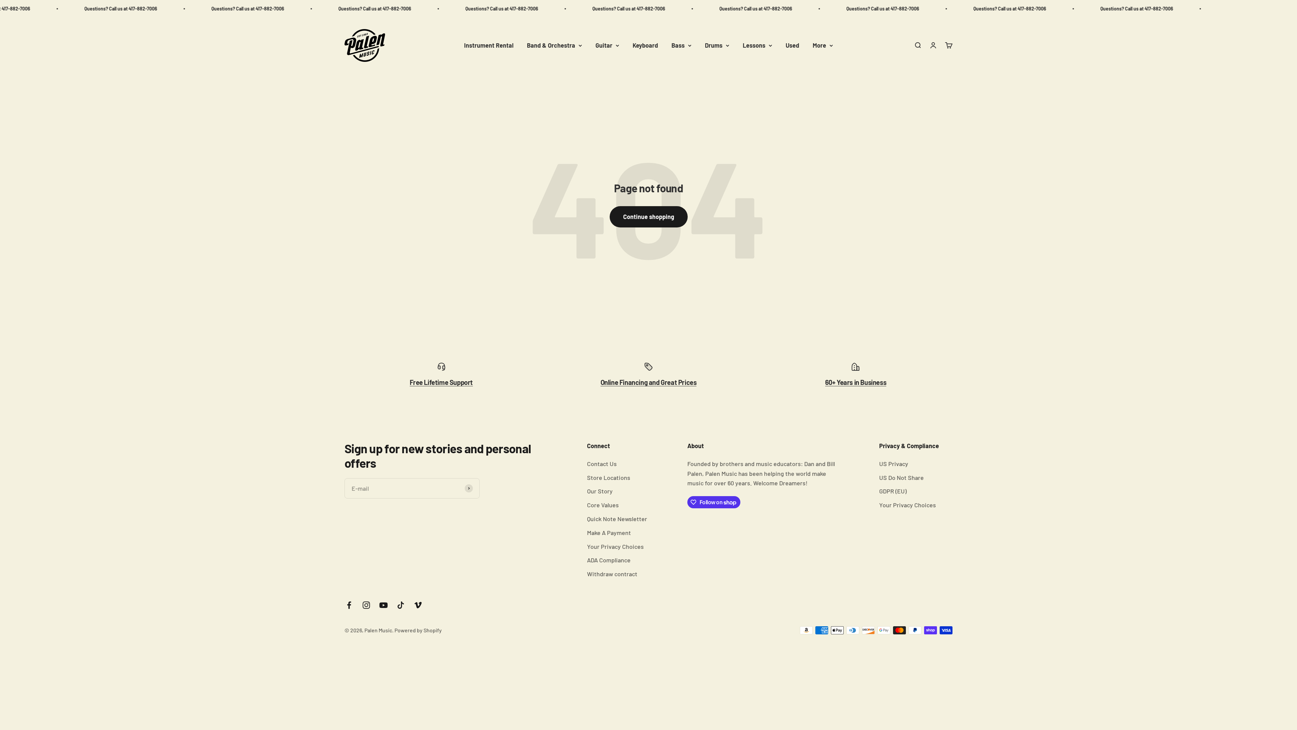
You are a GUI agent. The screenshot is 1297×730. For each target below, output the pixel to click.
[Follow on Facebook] (349, 605)
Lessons (754, 45)
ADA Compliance (609, 560)
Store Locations (608, 477)
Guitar (603, 45)
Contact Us (602, 463)
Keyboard (645, 45)
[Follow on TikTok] (400, 605)
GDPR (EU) (893, 491)
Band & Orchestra (551, 45)
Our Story (600, 491)
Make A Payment (609, 532)
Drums (713, 45)
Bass (678, 45)
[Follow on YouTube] (383, 605)
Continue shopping (648, 216)
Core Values (603, 505)
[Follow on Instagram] (366, 605)
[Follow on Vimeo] (418, 605)
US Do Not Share (901, 477)
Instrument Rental (488, 45)
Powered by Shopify (418, 630)
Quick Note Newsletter (617, 518)
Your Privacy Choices (615, 546)
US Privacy (893, 463)
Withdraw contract (612, 574)
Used (792, 45)
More (819, 45)
